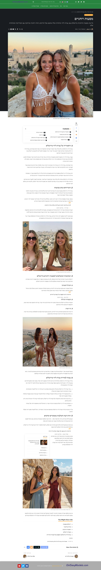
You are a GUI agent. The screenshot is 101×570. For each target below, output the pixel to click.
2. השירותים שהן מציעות (65, 134)
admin (88, 29)
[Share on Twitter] (15, 29)
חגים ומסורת (43, 447)
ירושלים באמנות (67, 524)
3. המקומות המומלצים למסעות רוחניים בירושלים (60, 137)
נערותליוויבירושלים (57, 541)
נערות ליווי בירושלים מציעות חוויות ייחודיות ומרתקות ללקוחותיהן (33, 442)
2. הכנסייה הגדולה (39, 132)
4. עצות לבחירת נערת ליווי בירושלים (38, 137)
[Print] (11, 29)
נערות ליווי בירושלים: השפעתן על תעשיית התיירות (59, 535)
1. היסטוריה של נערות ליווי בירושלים (62, 131)
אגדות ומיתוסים (43, 455)
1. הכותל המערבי (64, 139)
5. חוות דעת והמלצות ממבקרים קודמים (37, 140)
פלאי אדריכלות (43, 450)
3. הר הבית (41, 135)
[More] (9, 29)
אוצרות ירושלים (67, 532)
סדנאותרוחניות (50, 541)
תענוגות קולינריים (42, 452)
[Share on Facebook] (17, 29)
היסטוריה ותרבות (67, 529)
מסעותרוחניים (64, 541)
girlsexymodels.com (57, 566)
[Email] (13, 29)
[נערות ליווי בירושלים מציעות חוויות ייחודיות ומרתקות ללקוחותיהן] (43, 442)
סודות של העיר (67, 527)
